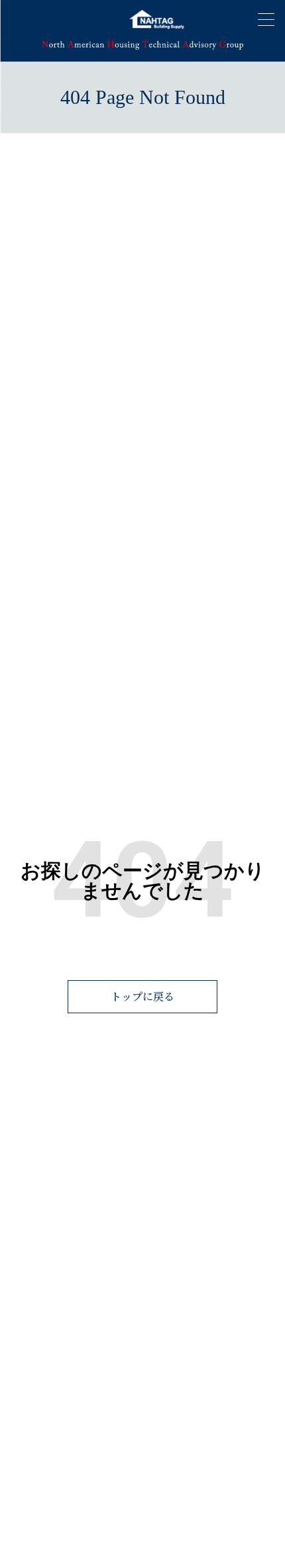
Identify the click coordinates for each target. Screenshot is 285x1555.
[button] (142, 996)
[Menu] (266, 19)
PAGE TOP (258, 1491)
